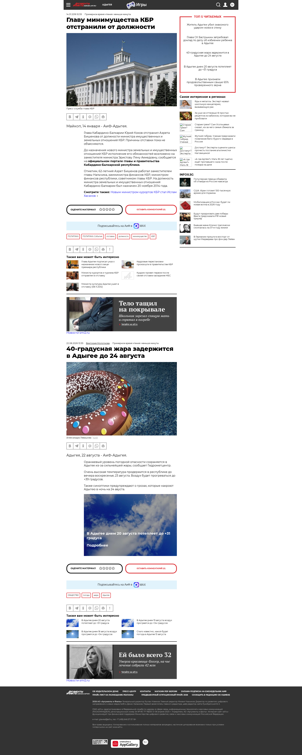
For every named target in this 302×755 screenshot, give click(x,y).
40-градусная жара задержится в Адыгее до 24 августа (207, 54)
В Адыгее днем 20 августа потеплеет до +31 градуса (207, 68)
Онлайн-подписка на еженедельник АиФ (203, 691)
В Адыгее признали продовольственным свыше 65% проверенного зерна (208, 82)
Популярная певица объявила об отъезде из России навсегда (211, 180)
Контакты (145, 691)
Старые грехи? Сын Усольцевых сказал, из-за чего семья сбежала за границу (214, 127)
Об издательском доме (105, 691)
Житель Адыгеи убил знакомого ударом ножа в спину (207, 26)
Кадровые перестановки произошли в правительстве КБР (155, 263)
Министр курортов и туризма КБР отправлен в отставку (100, 274)
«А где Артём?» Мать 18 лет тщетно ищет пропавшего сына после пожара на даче (214, 162)
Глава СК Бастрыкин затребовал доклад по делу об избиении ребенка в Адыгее (207, 40)
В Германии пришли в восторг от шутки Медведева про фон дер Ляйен (214, 238)
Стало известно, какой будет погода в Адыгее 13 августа (152, 633)
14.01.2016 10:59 (74, 14)
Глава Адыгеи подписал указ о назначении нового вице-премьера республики (98, 264)
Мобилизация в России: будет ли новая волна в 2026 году (212, 203)
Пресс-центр (129, 691)
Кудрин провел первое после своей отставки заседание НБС (154, 274)
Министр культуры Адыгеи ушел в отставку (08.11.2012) (100, 285)
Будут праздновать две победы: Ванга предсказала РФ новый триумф (211, 216)
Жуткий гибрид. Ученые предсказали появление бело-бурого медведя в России (215, 139)
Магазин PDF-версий (166, 691)
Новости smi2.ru (78, 332)
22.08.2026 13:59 (74, 343)
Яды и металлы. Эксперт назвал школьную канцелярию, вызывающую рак (212, 104)
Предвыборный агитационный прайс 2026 (164, 695)
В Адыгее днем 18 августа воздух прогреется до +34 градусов (99, 633)
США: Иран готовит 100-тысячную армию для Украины (212, 191)
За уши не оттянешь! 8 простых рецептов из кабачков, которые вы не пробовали (215, 116)
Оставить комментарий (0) (151, 209)
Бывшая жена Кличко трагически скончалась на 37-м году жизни (212, 226)
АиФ (95, 437)
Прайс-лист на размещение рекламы (112, 695)
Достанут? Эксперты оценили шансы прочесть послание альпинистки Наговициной (215, 150)
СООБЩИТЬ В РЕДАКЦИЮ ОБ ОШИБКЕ (211, 695)
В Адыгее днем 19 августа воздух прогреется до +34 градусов (154, 621)
